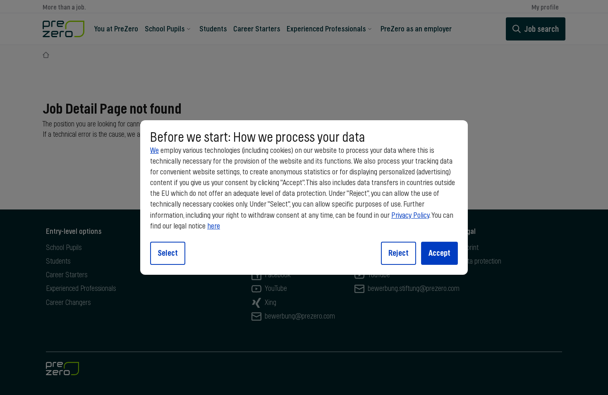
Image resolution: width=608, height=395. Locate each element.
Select (168, 252)
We (154, 151)
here (213, 226)
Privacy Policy (410, 215)
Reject (398, 252)
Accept (439, 252)
